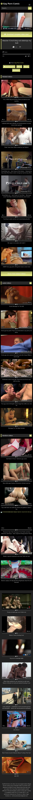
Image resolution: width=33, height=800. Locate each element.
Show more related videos (16, 274)
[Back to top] (28, 795)
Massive (17, 70)
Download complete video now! (17, 34)
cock (27, 66)
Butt (20, 66)
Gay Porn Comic (11, 3)
